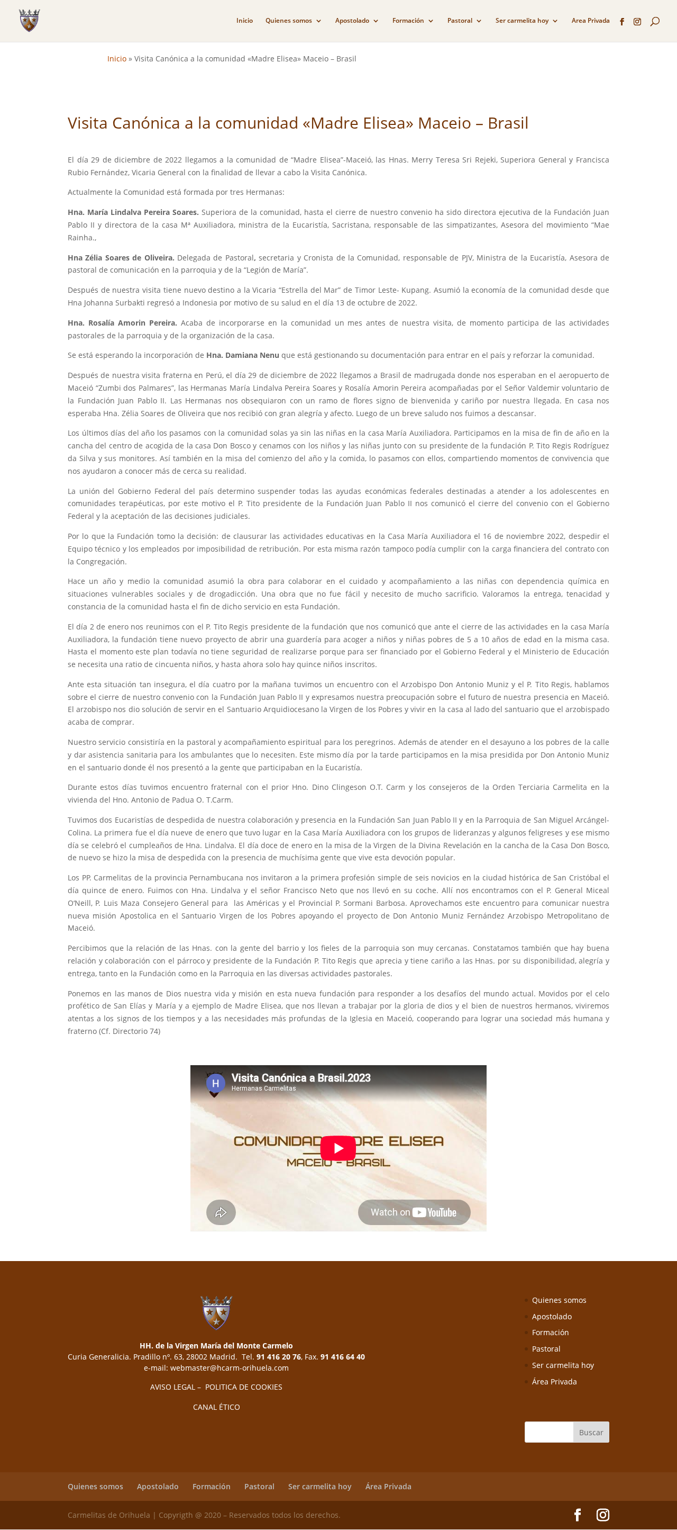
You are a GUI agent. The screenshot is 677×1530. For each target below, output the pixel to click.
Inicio (244, 21)
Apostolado (352, 21)
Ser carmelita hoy (522, 21)
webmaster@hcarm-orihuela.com (229, 1368)
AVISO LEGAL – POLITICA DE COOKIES (216, 1387)
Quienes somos (289, 21)
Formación (408, 21)
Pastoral (459, 21)
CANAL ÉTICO (216, 1407)
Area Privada (591, 21)
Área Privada (554, 1381)
